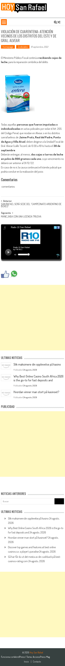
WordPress (20, 656)
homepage (8, 46)
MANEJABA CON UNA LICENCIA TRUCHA (21, 216)
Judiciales (23, 46)
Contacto (37, 661)
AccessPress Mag (41, 656)
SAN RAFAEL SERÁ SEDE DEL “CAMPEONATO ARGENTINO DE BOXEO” (31, 205)
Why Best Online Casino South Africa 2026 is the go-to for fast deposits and (39, 378)
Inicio (26, 661)
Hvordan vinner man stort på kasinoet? (36, 392)
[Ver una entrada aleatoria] (58, 22)
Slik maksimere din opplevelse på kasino (37, 364)
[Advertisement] (32, 317)
